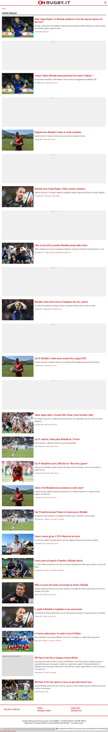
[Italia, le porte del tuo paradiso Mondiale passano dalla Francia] (18, 253)
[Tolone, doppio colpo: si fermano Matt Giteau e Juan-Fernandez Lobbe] (18, 423)
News (47, 32)
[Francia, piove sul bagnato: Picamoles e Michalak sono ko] (18, 568)
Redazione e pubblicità (12, 709)
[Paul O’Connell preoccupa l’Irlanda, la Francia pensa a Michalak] (18, 520)
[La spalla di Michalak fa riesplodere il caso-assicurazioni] (18, 617)
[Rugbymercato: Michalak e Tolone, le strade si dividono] (18, 140)
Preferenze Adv (76, 710)
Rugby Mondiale (49, 252)
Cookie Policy (75, 708)
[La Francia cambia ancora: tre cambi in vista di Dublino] (18, 641)
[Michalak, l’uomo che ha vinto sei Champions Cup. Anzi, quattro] (18, 310)
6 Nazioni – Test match (50, 519)
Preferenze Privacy (44, 710)
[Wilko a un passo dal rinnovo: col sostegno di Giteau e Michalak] (18, 593)
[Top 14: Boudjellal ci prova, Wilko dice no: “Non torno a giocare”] (18, 471)
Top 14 (55, 83)
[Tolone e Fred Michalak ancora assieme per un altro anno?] (18, 496)
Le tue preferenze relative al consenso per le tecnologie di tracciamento (80, 728)
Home (3, 8)
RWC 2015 (68, 252)
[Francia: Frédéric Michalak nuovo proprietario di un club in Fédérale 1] (18, 83)
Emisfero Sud (47, 196)
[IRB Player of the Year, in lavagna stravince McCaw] (18, 666)
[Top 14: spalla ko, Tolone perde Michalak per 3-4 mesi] (18, 447)
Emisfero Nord (49, 83)
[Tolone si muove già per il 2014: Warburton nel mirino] (18, 544)
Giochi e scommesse (50, 672)
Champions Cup (57, 309)
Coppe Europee (47, 309)
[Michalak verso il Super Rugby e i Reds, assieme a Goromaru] (18, 197)
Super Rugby (56, 196)
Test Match (61, 519)
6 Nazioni (58, 641)
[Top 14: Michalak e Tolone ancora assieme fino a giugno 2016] (18, 366)
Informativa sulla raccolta (8, 731)
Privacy (40, 708)
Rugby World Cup (59, 252)
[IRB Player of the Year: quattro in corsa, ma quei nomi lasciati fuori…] (18, 690)
